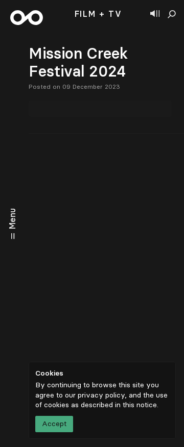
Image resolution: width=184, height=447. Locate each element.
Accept (54, 423)
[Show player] (154, 14)
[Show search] (172, 14)
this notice (140, 405)
